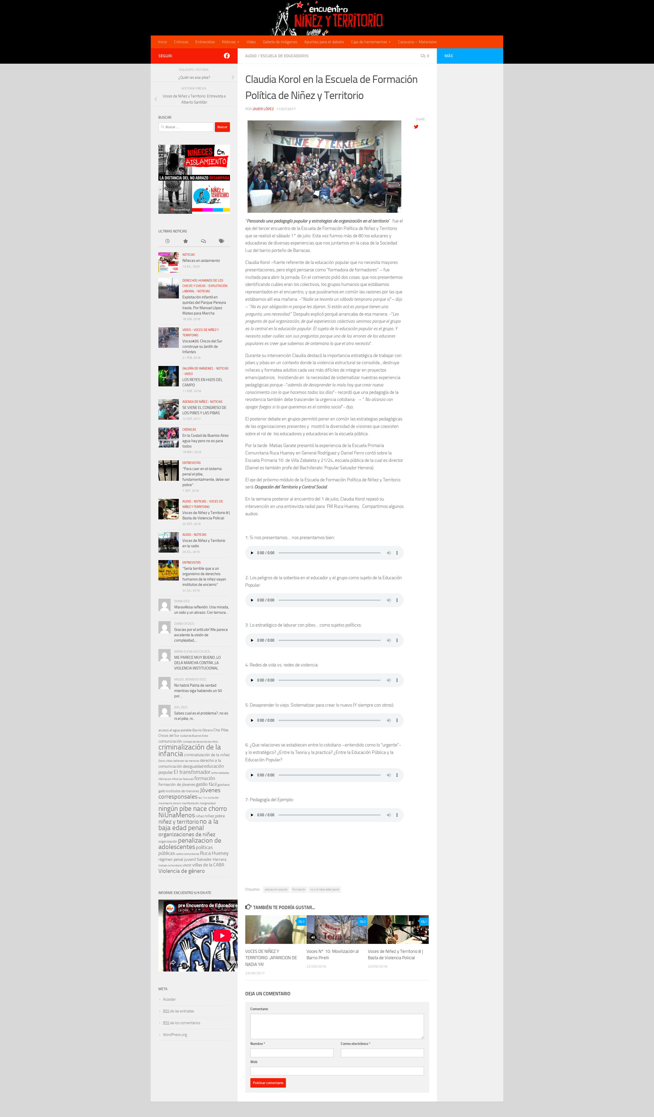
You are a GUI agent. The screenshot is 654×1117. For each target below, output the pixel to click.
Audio (251, 55)
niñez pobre (215, 815)
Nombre (257, 1044)
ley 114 (202, 797)
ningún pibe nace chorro (192, 809)
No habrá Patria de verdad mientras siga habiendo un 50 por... (198, 690)
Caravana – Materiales (417, 41)
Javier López (263, 109)
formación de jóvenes (176, 784)
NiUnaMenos (176, 815)
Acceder (169, 999)
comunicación (170, 741)
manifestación (190, 803)
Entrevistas (205, 41)
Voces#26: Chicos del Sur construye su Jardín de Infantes (202, 346)
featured (188, 779)
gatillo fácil (206, 784)
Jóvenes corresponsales (189, 793)
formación (299, 889)
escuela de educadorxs (285, 55)
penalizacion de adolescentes (189, 843)
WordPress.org (175, 1034)
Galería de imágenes (280, 41)
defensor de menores (186, 761)
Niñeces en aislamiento (201, 260)
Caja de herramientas (369, 41)
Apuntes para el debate (324, 41)
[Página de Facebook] (227, 56)
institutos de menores (182, 791)
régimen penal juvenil (177, 859)
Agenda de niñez (194, 402)
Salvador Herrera (211, 859)
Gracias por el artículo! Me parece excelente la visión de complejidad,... (201, 635)
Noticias (229, 41)
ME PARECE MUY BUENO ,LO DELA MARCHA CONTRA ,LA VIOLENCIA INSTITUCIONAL (197, 663)
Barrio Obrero (202, 730)
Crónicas (181, 41)
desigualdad (193, 766)
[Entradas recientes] (167, 241)
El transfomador (192, 772)
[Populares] (185, 241)
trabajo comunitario (170, 865)
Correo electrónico (355, 1044)
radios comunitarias (187, 854)
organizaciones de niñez (186, 834)
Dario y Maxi (165, 761)
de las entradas (178, 1011)
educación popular (276, 889)
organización (167, 841)
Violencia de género (181, 870)
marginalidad (208, 803)
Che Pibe (220, 730)
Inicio (162, 41)
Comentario (259, 1009)
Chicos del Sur (168, 735)
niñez (200, 816)
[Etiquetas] (221, 241)
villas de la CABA (208, 865)
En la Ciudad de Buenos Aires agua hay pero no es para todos (205, 441)
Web (254, 1062)
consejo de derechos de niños (200, 741)
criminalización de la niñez (207, 754)
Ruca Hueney (214, 853)
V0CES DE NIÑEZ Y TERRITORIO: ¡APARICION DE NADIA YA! (271, 957)
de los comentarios (181, 1023)
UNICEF (187, 865)
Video (251, 41)
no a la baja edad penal (324, 889)
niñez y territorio (178, 821)
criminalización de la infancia (189, 750)
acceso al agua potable (175, 730)
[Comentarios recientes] (203, 241)
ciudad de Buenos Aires (194, 736)
